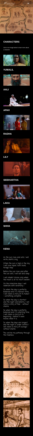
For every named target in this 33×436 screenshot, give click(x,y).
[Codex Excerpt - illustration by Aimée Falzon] (16, 397)
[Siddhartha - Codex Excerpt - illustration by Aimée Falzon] (16, 426)
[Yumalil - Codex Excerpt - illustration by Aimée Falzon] (16, 368)
